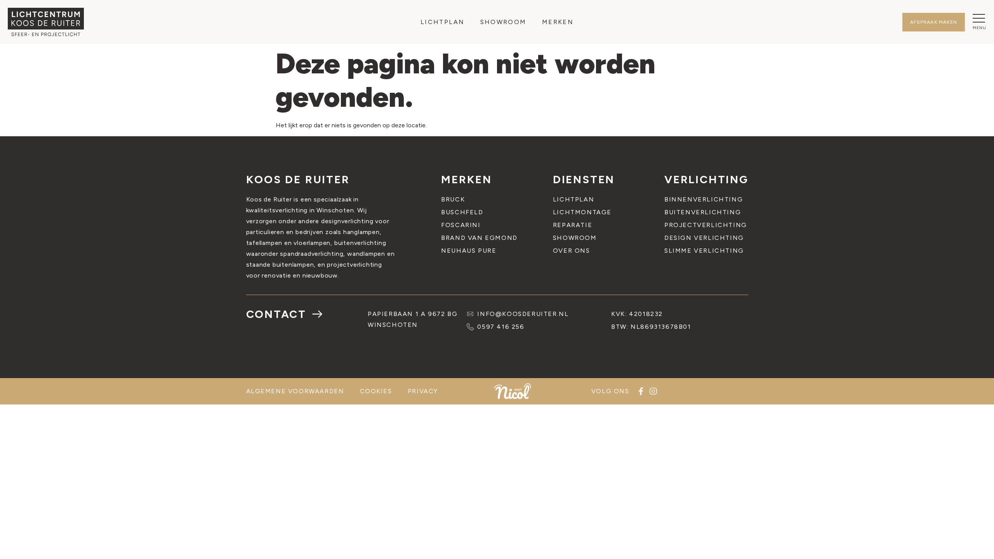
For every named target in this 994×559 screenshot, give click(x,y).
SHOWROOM (503, 22)
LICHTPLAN (443, 22)
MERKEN (557, 22)
